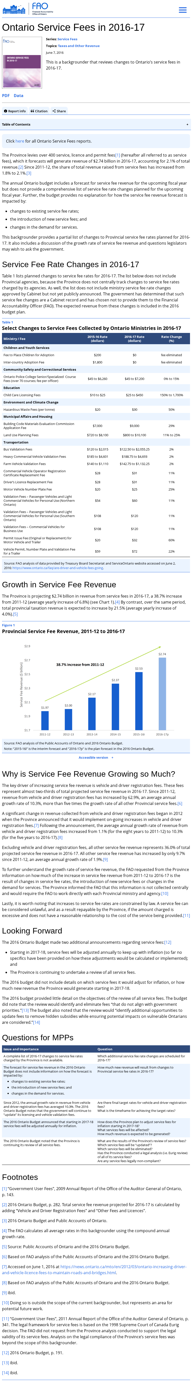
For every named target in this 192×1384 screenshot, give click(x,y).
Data (19, 95)
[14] (77, 1026)
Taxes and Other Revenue (79, 46)
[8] (72, 835)
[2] (20, 167)
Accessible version (91, 755)
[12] (167, 946)
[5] (15, 614)
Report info (17, 111)
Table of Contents (16, 124)
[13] (49, 1014)
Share (61, 111)
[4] (117, 602)
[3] (28, 173)
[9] (115, 857)
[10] (182, 891)
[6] (180, 801)
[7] (36, 823)
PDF (6, 95)
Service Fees (67, 39)
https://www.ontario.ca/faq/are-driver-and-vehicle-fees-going (57, 568)
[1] (117, 155)
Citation (41, 111)
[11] (23, 919)
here (20, 141)
